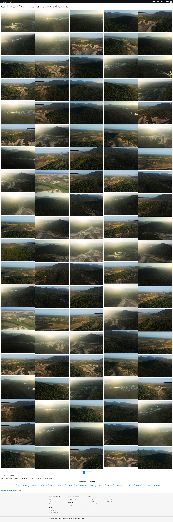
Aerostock (6, 2)
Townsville (138, 485)
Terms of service (91, 499)
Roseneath (34, 485)
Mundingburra (157, 485)
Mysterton (147, 485)
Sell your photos (72, 499)
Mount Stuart (110, 485)
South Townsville (82, 485)
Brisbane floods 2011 (54, 512)
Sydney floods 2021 (54, 510)
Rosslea (92, 485)
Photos (153, 1)
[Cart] (171, 1)
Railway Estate (69, 485)
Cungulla (129, 485)
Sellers (162, 1)
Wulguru (43, 485)
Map (158, 1)
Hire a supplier (71, 508)
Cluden (51, 485)
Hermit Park (120, 485)
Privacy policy (91, 501)
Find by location (52, 501)
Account (167, 1)
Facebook (109, 501)
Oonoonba (59, 485)
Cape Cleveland (23, 485)
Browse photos (52, 499)
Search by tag (52, 504)
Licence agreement (92, 504)
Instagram (109, 499)
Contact (70, 505)
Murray (100, 485)
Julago (13, 485)
